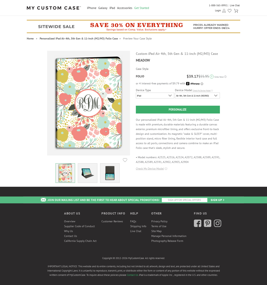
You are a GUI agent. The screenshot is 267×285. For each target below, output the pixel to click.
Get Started (141, 8)
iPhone (91, 8)
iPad (112, 8)
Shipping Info (138, 226)
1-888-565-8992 (218, 5)
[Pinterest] (207, 226)
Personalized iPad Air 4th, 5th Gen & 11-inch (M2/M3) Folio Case (79, 38)
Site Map (156, 231)
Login (218, 10)
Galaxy (102, 8)
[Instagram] (217, 226)
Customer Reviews (112, 221)
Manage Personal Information (168, 236)
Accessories (124, 8)
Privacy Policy (159, 221)
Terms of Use (158, 226)
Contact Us (70, 236)
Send (217, 200)
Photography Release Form (167, 241)
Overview (69, 221)
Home (30, 38)
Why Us (68, 231)
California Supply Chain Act (80, 241)
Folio (140, 76)
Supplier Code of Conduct (79, 226)
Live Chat (235, 5)
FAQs (133, 221)
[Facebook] (197, 226)
